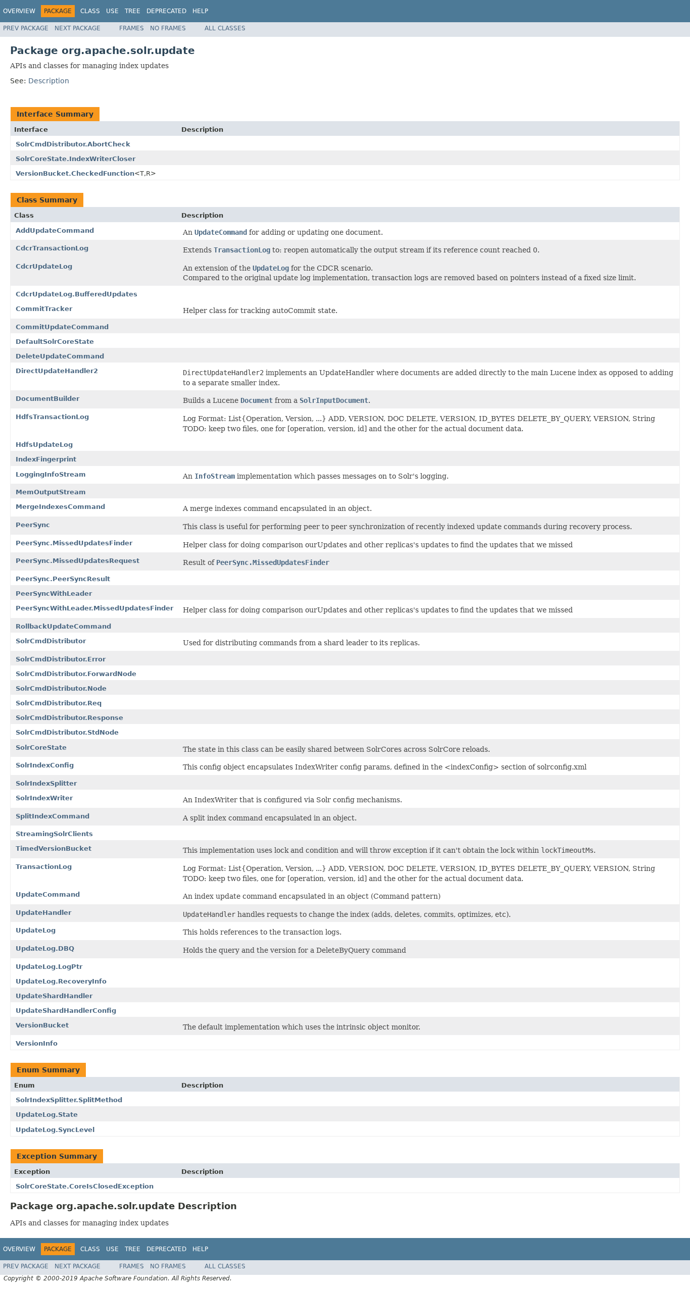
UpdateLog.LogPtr (49, 966)
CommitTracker (44, 309)
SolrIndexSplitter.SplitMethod (69, 1100)
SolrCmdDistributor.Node (61, 688)
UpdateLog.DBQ (45, 948)
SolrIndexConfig (45, 765)
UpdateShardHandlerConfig (66, 1010)
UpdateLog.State (47, 1114)
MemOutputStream (51, 492)
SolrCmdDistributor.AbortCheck (73, 144)
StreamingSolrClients (54, 834)
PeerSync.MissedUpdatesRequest (77, 560)
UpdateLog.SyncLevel (55, 1129)
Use (112, 11)
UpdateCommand (48, 894)
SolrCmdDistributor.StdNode (67, 732)
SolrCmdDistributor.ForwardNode (76, 674)
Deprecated (166, 11)
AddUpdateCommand (55, 230)
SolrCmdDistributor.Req (59, 703)
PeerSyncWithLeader (54, 593)
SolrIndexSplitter (46, 783)
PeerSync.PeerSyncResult (63, 579)
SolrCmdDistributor (51, 641)
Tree (132, 11)
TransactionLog (44, 866)
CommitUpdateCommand (62, 327)
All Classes (225, 28)
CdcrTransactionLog (52, 248)
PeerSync (33, 525)
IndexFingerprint (46, 459)
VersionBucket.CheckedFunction (75, 173)
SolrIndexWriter (44, 798)
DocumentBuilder (47, 398)
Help (200, 11)
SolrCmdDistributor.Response (69, 717)
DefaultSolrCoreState (55, 341)
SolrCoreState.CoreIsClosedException (85, 1186)
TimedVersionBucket (53, 848)
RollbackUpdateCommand (63, 626)
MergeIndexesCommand (60, 506)
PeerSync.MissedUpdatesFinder (74, 543)
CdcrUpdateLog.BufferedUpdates (76, 294)
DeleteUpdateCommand (60, 356)
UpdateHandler (43, 912)
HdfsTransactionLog (52, 417)
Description (48, 81)
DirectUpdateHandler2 (57, 371)
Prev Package (25, 28)
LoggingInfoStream (51, 474)
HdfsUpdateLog (44, 444)
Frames (131, 28)
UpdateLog (36, 930)
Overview (19, 11)
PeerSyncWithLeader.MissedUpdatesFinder (94, 608)
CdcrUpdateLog (44, 266)
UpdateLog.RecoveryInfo (61, 981)
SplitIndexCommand (52, 816)
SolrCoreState (41, 747)
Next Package (78, 28)
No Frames (168, 28)
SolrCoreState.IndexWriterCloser (75, 159)
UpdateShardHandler (54, 996)
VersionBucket (42, 1025)
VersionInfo (37, 1043)
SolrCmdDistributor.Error (61, 659)
